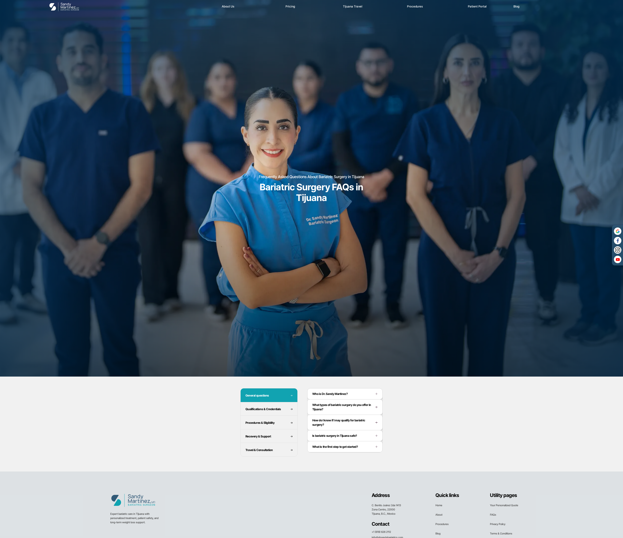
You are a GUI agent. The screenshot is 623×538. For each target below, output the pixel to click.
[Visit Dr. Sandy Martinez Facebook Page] (617, 240)
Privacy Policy (497, 524)
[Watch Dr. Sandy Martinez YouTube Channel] (617, 259)
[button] (228, 6)
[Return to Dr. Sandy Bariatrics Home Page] (64, 6)
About (438, 514)
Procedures (442, 524)
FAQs (493, 514)
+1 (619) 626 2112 (381, 531)
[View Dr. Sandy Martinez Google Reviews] (617, 231)
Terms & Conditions (501, 533)
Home (438, 505)
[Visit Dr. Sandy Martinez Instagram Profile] (617, 250)
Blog (437, 533)
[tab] (269, 395)
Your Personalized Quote (504, 505)
